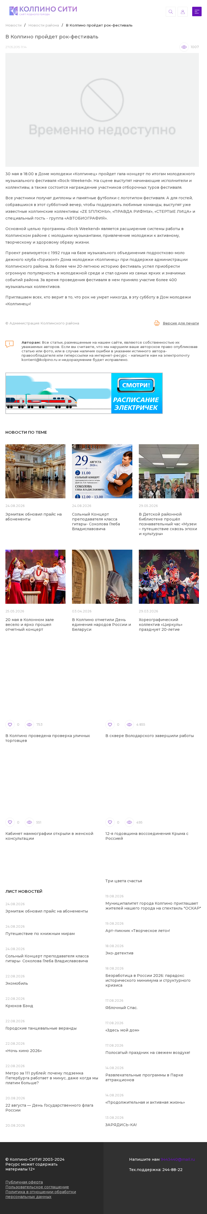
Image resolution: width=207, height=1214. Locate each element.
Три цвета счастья (123, 880)
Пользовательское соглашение (37, 1187)
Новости (13, 25)
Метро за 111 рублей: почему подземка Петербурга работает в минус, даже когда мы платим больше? (51, 1078)
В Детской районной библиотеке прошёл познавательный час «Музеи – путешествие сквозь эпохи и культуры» (168, 524)
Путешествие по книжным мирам (40, 933)
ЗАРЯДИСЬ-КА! (121, 1124)
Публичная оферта (24, 1182)
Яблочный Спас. (122, 1007)
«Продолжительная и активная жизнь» (145, 1102)
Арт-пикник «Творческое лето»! (137, 930)
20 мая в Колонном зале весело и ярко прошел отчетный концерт (29, 624)
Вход (183, 12)
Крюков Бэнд (19, 1005)
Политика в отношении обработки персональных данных (40, 1194)
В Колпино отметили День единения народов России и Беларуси (101, 624)
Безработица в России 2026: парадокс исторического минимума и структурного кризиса (148, 980)
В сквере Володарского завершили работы (149, 735)
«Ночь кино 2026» (23, 1050)
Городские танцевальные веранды (41, 1028)
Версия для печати (181, 323)
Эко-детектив (119, 953)
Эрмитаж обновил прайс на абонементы (46, 911)
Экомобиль (16, 983)
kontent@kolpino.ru (39, 359)
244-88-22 (172, 1169)
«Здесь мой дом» (122, 1030)
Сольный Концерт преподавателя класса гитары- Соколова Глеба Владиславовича (96, 521)
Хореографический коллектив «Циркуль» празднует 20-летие (160, 624)
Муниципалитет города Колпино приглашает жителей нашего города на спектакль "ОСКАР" (153, 906)
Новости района (43, 25)
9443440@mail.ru (178, 1159)
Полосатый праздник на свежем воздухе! (147, 1052)
